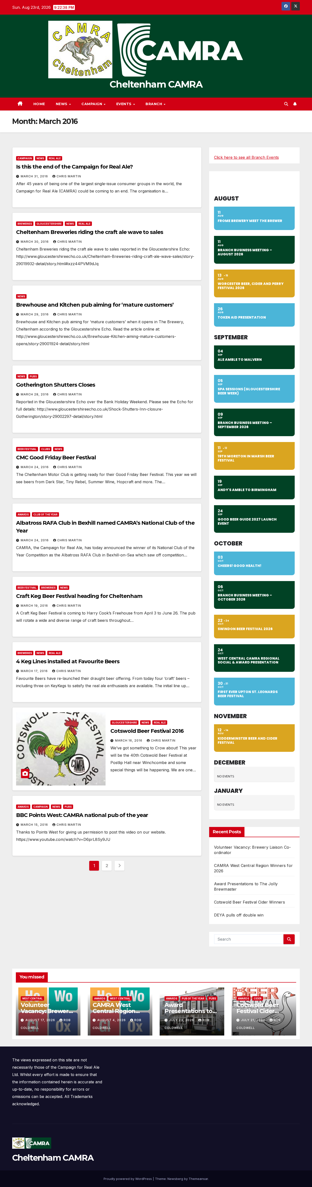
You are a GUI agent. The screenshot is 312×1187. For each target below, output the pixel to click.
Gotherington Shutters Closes (55, 385)
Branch (154, 104)
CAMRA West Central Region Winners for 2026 (117, 1011)
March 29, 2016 (35, 314)
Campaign (92, 104)
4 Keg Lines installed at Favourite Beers (67, 661)
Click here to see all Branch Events (246, 157)
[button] (286, 103)
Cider (258, 998)
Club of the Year (45, 514)
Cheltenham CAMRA (156, 84)
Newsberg (175, 1179)
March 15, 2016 (35, 824)
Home (39, 104)
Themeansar (198, 1179)
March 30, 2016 (35, 241)
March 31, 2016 (35, 176)
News (62, 104)
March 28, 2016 (35, 394)
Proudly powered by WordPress (128, 1179)
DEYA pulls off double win (239, 915)
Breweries (25, 223)
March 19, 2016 (35, 605)
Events (124, 104)
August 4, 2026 (112, 1020)
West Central (32, 998)
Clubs (45, 449)
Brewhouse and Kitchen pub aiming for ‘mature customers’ (95, 305)
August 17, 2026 (40, 1020)
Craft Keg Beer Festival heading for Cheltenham (79, 596)
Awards (23, 514)
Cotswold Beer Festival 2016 (146, 731)
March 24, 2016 (35, 467)
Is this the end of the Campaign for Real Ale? (74, 166)
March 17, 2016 (35, 671)
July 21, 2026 (253, 1020)
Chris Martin (69, 176)
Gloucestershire (49, 223)
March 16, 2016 (129, 740)
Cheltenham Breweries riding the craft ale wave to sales (89, 232)
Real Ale (55, 158)
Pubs (33, 376)
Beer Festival (27, 449)
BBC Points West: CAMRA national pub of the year (82, 815)
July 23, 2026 (182, 1020)
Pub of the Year (193, 998)
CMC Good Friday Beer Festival (56, 457)
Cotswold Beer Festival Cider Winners (249, 902)
